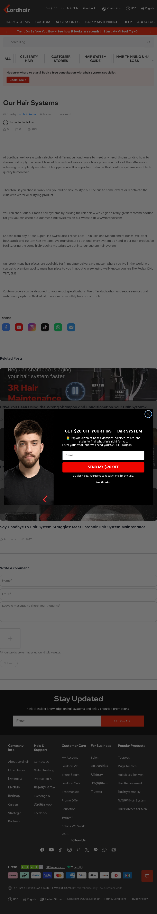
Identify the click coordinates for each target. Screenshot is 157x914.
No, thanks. (103, 482)
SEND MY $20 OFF (103, 467)
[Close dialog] (148, 414)
